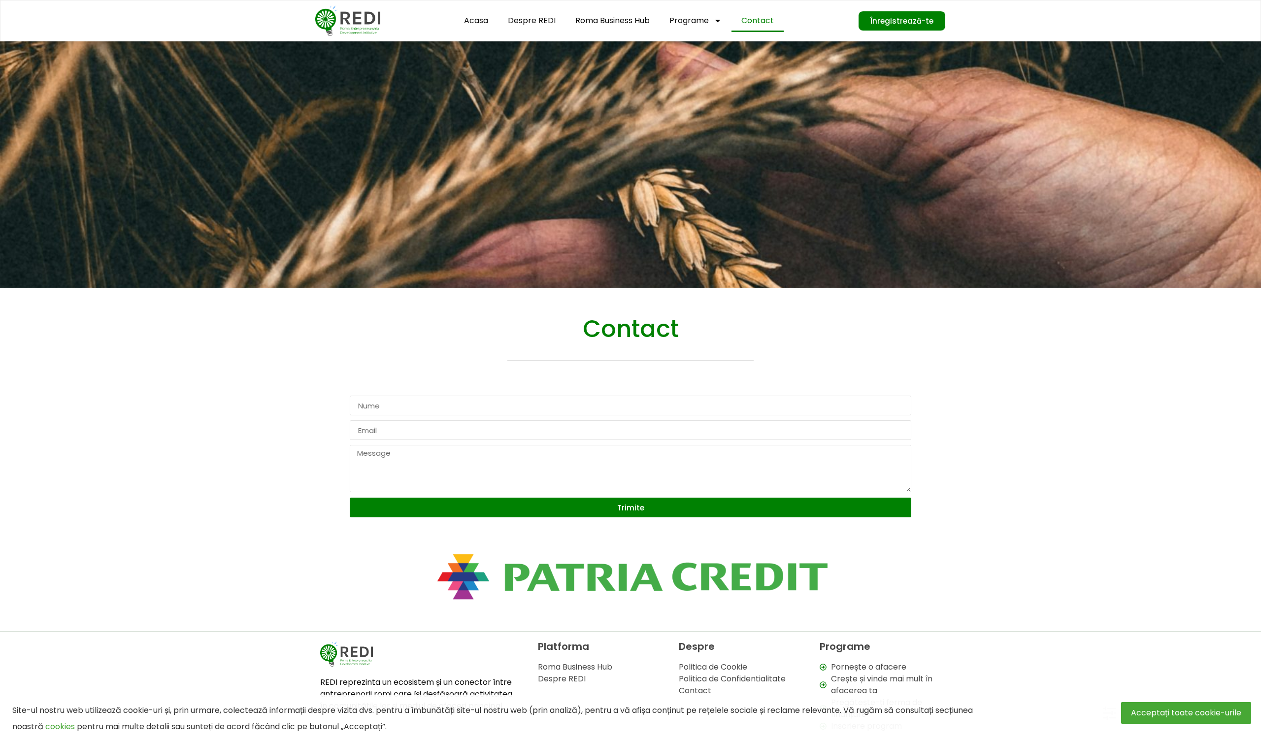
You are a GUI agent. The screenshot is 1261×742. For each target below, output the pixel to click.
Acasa (476, 20)
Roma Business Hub (612, 20)
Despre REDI (532, 20)
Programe (689, 20)
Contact (757, 20)
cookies (60, 726)
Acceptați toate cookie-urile (1186, 712)
